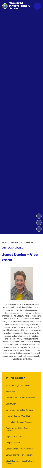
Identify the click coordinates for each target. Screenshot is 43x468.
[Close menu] (37, 6)
